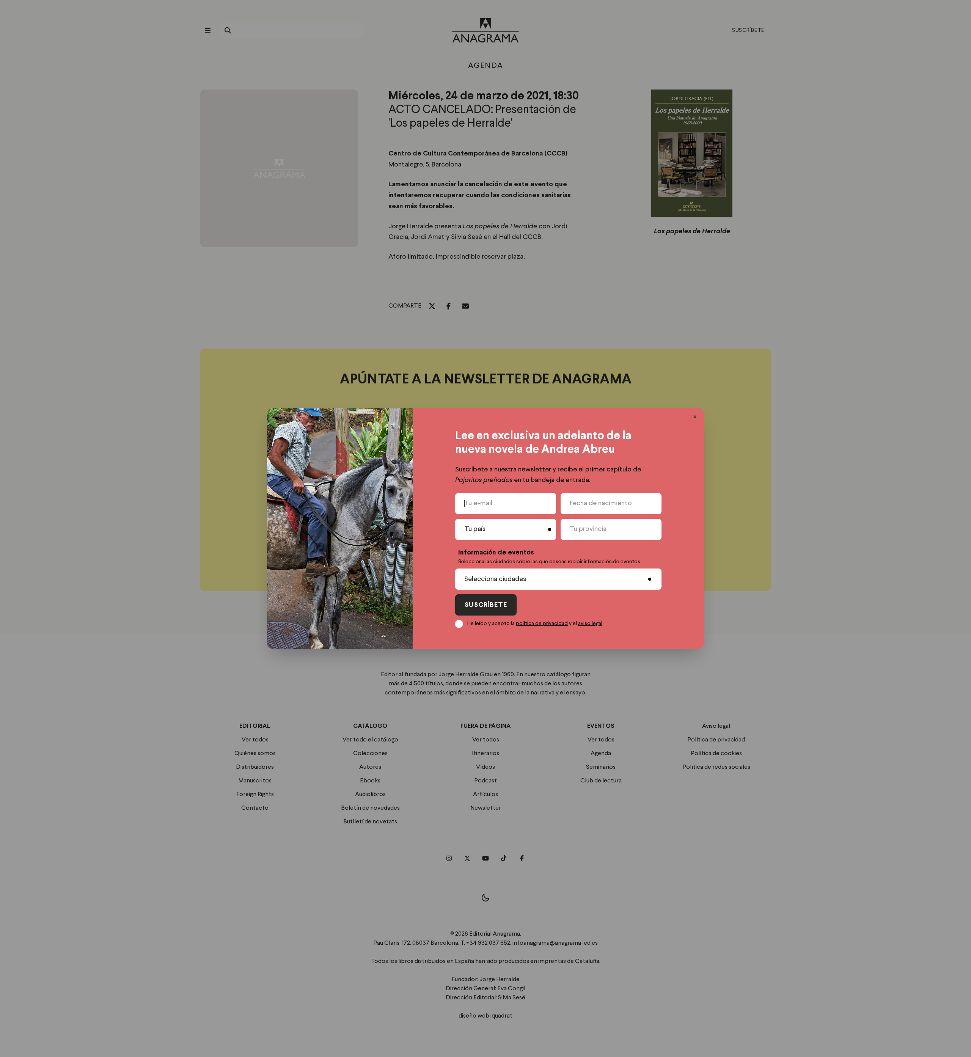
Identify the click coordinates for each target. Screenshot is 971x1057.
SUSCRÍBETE (486, 605)
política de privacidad (542, 623)
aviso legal (590, 623)
